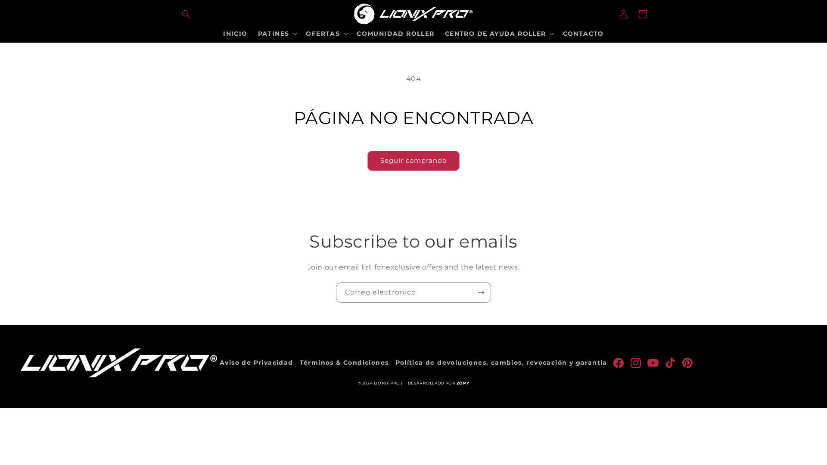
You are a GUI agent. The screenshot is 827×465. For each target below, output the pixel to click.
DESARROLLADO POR (438, 383)
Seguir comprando (413, 160)
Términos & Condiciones (344, 362)
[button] (186, 14)
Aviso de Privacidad (256, 362)
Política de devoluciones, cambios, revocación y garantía (501, 362)
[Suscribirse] (481, 292)
